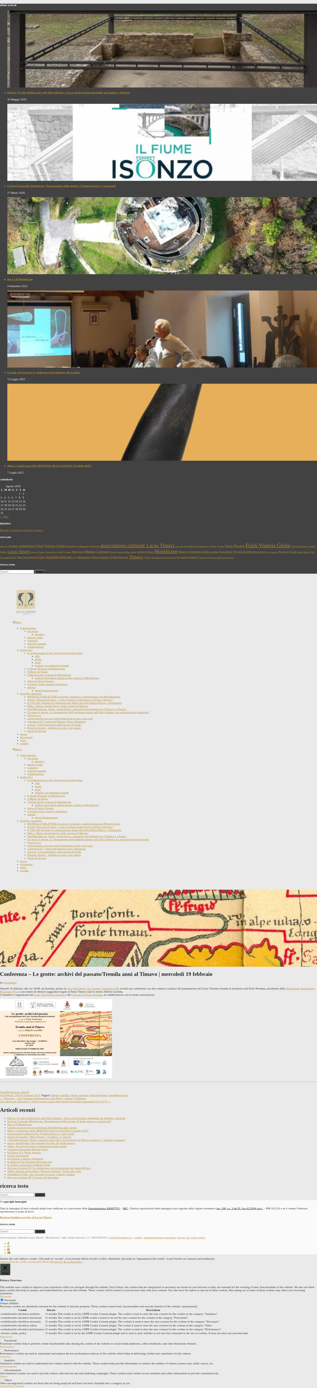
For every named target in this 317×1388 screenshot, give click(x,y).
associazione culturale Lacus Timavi (137, 545)
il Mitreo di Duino (37, 671)
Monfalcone (166, 551)
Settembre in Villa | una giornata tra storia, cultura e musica (41, 1174)
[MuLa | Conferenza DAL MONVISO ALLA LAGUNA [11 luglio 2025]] (162, 422)
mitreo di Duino (145, 552)
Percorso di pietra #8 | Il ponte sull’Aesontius (33, 1177)
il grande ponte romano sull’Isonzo (47, 684)
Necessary (10, 1300)
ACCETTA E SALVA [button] (12, 1386)
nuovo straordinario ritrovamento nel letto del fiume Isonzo (41, 1143)
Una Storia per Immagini (164, 557)
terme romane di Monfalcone (109, 557)
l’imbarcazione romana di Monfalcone (49, 674)
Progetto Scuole (288, 551)
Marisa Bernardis (117, 552)
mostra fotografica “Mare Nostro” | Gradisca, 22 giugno (39, 1136)
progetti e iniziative (31, 693)
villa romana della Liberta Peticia (220, 558)
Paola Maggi (225, 551)
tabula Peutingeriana (46, 690)
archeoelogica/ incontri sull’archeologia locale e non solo (60, 718)
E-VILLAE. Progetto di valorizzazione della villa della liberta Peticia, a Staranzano (74, 703)
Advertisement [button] (8, 1366)
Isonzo (3, 551)
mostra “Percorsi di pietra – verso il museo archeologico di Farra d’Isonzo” (70, 699)
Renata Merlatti (303, 552)
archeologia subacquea (77, 546)
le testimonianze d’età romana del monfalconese (55, 653)
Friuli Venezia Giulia (267, 545)
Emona (220, 546)
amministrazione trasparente (160, 1237)
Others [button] (4, 1376)
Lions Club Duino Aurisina (49, 994)
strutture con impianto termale (52, 665)
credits (138, 1237)
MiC (125, 1208)
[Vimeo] (8, 1249)
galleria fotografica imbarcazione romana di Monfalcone (67, 678)
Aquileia (13, 546)
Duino (213, 546)
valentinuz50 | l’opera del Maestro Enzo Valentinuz (56, 721)
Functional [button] (6, 1336)
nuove (23, 734)
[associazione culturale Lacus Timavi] (26, 614)
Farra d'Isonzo (235, 546)
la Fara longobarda (18, 1155)
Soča (74, 558)
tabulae (31, 687)
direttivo (39, 634)
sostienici (32, 640)
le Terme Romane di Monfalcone (46, 668)
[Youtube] (8, 1252)
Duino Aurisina (79, 1095)
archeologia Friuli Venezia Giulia (42, 546)
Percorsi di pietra (242, 551)
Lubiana (67, 552)
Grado (312, 546)
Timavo (136, 556)
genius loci (26, 650)
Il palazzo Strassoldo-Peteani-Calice (27, 1149)
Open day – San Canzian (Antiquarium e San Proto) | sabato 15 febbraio (43, 1098)
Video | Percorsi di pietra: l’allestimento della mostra (37, 1146)
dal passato (26, 737)
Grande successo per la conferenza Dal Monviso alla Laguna (43, 372)
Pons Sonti (259, 551)
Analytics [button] (5, 1356)
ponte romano (272, 552)
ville (37, 656)
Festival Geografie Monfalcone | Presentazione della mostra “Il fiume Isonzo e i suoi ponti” (61, 186)
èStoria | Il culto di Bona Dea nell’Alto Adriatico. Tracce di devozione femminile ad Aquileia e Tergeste (68, 92)
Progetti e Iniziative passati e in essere (21, 530)
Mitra (127, 552)
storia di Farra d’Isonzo (40, 681)
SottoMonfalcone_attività (14, 1092)
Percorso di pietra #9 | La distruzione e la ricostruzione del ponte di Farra (49, 1168)
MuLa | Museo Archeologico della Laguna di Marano (57, 706)
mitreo (133, 552)
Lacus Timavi (19, 551)
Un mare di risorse (187, 557)
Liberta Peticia (51, 552)
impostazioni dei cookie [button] (13, 1261)
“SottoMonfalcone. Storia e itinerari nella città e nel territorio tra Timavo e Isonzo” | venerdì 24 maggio (66, 1140)
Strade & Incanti (36, 731)
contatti (24, 743)
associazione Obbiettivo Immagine (192, 546)
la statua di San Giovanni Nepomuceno (29, 1161)
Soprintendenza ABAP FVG (104, 1208)
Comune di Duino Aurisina (87, 994)
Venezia (201, 557)
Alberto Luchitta (60, 1095)
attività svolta (35, 637)
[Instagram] (8, 1246)
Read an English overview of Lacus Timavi (26, 1217)
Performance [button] (7, 1346)
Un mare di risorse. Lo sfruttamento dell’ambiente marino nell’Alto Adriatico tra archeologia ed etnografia (88, 712)
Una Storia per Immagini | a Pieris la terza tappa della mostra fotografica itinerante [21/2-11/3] (55, 1101)
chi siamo (32, 631)
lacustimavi (10, 982)
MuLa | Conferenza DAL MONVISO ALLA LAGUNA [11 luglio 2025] (49, 465)
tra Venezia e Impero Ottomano (25, 1158)
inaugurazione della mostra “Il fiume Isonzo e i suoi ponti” (41, 1133)
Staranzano (83, 557)
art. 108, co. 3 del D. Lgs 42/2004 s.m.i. (240, 1208)
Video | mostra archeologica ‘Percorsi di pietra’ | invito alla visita (44, 1171)
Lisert (60, 552)
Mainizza (78, 552)
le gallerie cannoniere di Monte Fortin (28, 1165)
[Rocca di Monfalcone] (162, 235)
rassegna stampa (36, 643)
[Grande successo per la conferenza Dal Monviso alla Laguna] (162, 329)
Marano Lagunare (97, 552)
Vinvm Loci (34, 715)
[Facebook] (8, 1243)
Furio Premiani (98, 1095)
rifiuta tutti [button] (48, 1261)
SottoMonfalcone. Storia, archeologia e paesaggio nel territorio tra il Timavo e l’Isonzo (76, 709)
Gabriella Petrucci (300, 546)
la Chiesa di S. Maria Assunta (24, 1152)
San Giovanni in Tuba (31, 557)
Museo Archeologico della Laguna (198, 551)
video (23, 740)
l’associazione (28, 628)
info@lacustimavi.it (121, 1237)
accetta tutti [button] (34, 1261)
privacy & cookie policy (192, 1237)
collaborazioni (35, 646)
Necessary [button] (6, 1296)
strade (38, 659)
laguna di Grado (37, 552)
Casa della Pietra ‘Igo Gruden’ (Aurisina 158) (93, 988)
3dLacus (3, 546)
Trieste (147, 557)
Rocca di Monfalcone (20, 279)
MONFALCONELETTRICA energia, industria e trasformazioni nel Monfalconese (73, 696)
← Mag (4, 516)
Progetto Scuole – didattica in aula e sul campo (54, 727)
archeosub (94, 546)
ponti (38, 662)
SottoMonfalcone (59, 557)
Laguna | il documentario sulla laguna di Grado (54, 724)
